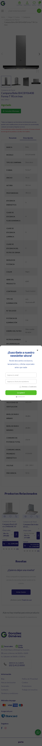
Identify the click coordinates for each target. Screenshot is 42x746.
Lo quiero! (21, 393)
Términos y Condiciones (29, 387)
